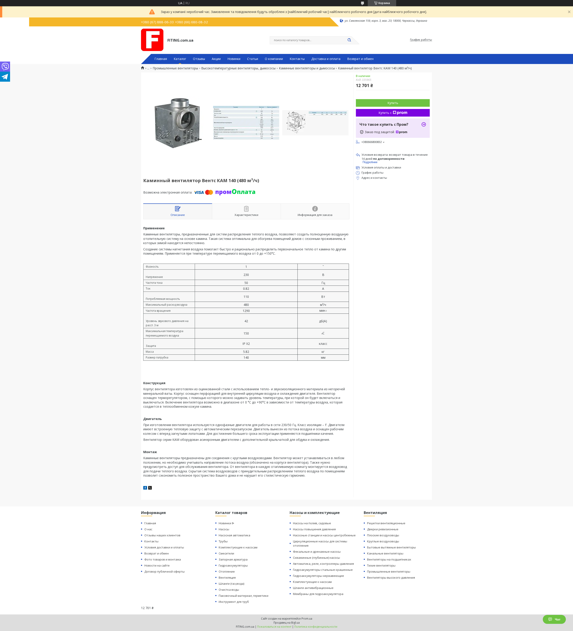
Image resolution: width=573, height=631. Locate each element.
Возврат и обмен (360, 58)
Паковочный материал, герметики (243, 596)
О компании (274, 58)
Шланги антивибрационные (313, 588)
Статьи (252, 58)
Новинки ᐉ (226, 523)
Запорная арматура (233, 559)
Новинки (233, 58)
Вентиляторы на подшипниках (389, 559)
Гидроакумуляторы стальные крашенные (323, 570)
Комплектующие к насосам (238, 547)
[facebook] (145, 488)
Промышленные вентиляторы (175, 68)
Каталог (180, 58)
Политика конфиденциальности (315, 627)
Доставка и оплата (325, 58)
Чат (557, 619)
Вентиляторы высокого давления (391, 578)
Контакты (297, 58)
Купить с (385, 113)
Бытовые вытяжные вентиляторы (391, 547)
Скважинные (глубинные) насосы (316, 558)
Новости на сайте (157, 565)
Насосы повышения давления (314, 529)
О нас (148, 529)
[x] (150, 488)
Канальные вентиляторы (385, 553)
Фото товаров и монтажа (162, 559)
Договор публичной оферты (164, 571)
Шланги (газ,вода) (231, 584)
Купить (392, 103)
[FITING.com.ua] (152, 40)
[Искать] (349, 40)
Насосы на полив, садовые (312, 523)
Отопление (227, 571)
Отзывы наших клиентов (162, 535)
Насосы (224, 529)
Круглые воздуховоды (383, 541)
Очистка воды (229, 590)
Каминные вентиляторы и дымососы (307, 68)
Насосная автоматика (234, 535)
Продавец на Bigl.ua (287, 623)
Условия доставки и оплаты (164, 547)
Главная (160, 58)
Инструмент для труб (234, 602)
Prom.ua (306, 618)
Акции (216, 58)
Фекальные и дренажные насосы (317, 552)
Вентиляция (227, 578)
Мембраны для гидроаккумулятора (318, 594)
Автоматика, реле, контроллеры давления (323, 564)
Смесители (226, 553)
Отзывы (199, 58)
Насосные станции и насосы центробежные (324, 535)
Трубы (223, 541)
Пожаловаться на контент (274, 627)
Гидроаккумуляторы (233, 565)
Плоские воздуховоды (383, 535)
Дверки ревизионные (382, 529)
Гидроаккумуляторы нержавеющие (318, 576)
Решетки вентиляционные (386, 523)
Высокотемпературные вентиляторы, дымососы (238, 68)
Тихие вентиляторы (381, 565)
